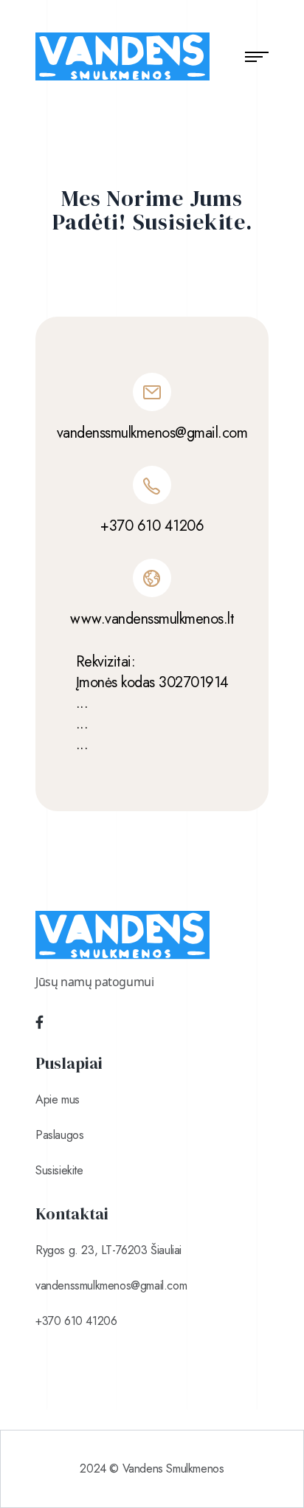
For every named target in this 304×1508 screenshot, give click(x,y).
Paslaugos (59, 1134)
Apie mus (57, 1099)
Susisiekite (59, 1170)
